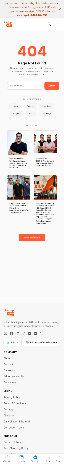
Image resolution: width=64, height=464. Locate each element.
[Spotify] (35, 333)
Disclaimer (9, 415)
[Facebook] (11, 333)
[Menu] (58, 24)
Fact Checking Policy (16, 448)
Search (52, 86)
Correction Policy (14, 427)
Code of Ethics (12, 442)
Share (58, 461)
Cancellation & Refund (17, 421)
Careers (8, 370)
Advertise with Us (14, 376)
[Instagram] (23, 333)
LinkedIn (21, 461)
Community (10, 382)
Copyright (9, 409)
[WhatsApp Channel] (41, 333)
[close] (60, 9)
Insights (16, 113)
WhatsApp (7, 461)
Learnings (46, 113)
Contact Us (10, 364)
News (15, 106)
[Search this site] (49, 24)
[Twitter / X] (5, 333)
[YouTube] (29, 333)
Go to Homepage (32, 237)
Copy (48, 461)
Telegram (35, 461)
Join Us (14, 342)
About (7, 358)
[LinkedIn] (17, 333)
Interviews (46, 106)
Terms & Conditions (15, 403)
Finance (30, 106)
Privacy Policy (12, 397)
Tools (31, 113)
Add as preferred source (43, 342)
